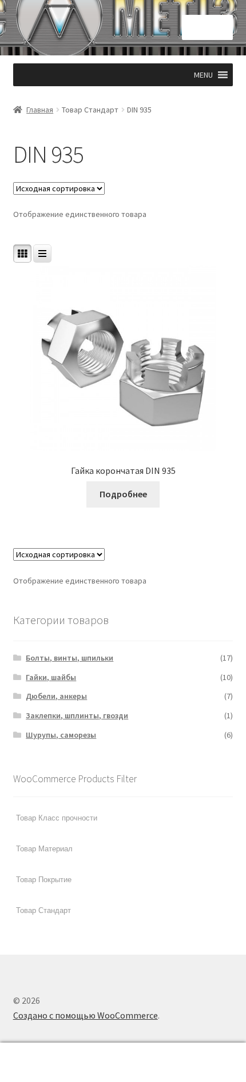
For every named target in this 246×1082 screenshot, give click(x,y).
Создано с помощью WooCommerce (85, 1015)
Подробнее (123, 494)
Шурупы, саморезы (61, 735)
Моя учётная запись (41, 1062)
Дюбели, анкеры (56, 696)
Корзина (189, 1052)
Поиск (123, 1062)
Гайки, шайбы (51, 677)
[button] (203, 74)
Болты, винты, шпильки (69, 658)
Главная (39, 109)
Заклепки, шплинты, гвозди (77, 715)
